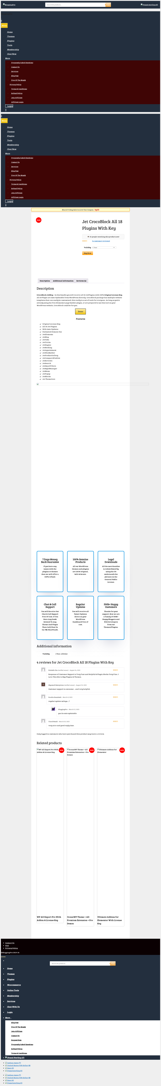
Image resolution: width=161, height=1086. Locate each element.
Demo (80, 311)
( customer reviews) (101, 241)
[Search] (108, 5)
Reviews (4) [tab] (81, 281)
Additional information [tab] (63, 281)
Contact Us (9, 943)
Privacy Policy (15, 84)
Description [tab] (45, 281)
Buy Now (87, 253)
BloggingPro (6, 13)
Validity (87, 247)
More (7, 58)
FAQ (7, 945)
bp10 (97, 209)
